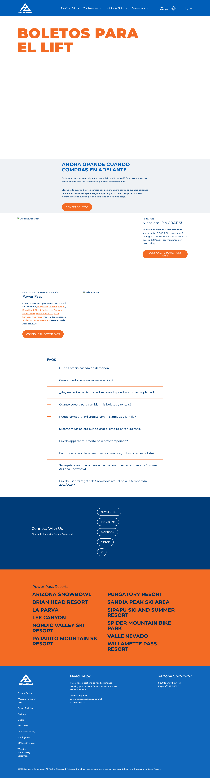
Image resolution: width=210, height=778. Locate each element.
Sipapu (61, 306)
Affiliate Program (26, 743)
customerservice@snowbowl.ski (86, 699)
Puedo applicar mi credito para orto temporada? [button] (94, 441)
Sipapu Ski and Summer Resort (141, 612)
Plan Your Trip (68, 8)
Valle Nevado (127, 636)
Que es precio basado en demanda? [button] (85, 368)
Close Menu (205, 21)
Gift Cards (23, 725)
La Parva (37, 317)
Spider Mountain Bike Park (36, 320)
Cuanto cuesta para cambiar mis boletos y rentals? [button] (95, 404)
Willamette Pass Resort (132, 646)
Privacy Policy (25, 693)
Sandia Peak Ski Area (138, 602)
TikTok (105, 542)
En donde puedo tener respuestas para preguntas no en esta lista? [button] (106, 453)
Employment (24, 737)
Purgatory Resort (134, 594)
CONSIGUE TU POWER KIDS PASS (165, 254)
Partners (22, 714)
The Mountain (90, 8)
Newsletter (109, 512)
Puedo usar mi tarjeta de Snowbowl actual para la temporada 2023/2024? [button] (103, 482)
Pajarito (53, 306)
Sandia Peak (28, 313)
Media (21, 720)
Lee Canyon (56, 310)
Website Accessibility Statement (24, 752)
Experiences (138, 8)
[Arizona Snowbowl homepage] (31, 8)
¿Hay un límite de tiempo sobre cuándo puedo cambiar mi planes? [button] (106, 392)
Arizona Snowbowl (61, 594)
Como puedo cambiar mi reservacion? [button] (86, 380)
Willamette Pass (44, 313)
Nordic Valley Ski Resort (58, 628)
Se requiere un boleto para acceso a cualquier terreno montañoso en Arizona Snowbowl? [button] (108, 467)
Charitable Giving (26, 731)
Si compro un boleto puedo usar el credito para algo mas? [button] (100, 429)
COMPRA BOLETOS (77, 207)
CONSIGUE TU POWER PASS (43, 334)
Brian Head (28, 310)
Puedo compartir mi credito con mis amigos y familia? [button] (97, 416)
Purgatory (42, 306)
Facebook (107, 532)
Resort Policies (25, 708)
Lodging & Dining (115, 8)
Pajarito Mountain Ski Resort (65, 641)
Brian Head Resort (60, 602)
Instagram (108, 522)
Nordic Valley (41, 310)
